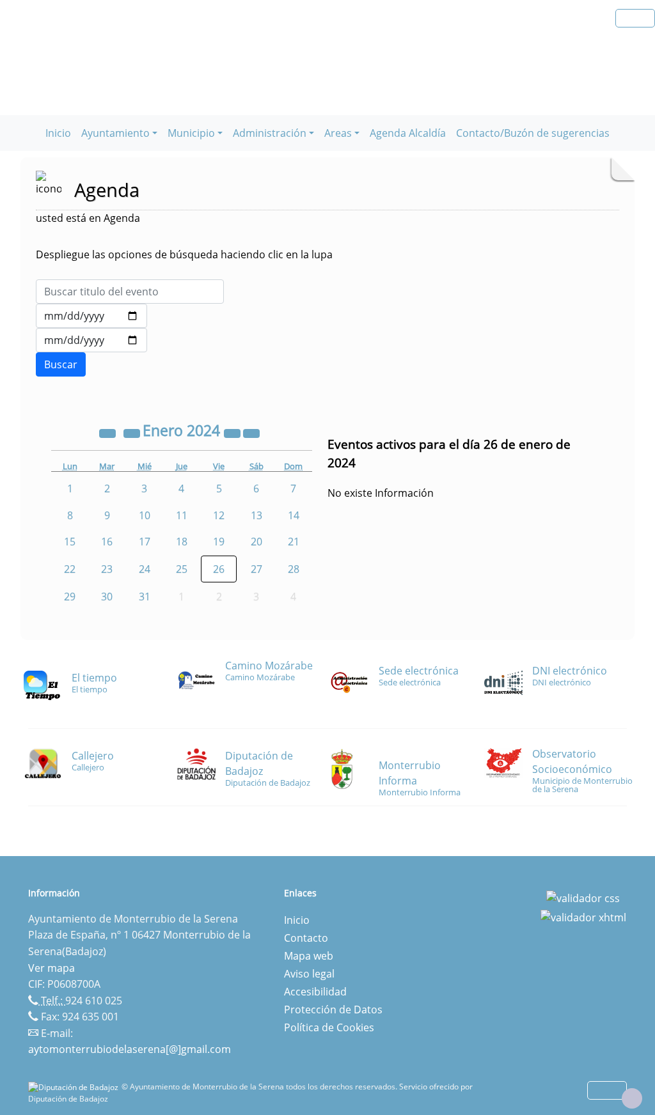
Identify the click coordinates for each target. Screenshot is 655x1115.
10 (144, 515)
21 (293, 541)
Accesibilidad (315, 992)
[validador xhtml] (583, 916)
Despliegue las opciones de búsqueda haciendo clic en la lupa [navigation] (184, 254)
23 (107, 569)
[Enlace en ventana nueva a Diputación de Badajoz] (75, 1086)
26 (219, 569)
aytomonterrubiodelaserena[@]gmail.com (129, 1049)
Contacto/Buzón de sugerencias (533, 133)
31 (144, 596)
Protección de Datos (333, 1009)
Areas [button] (338, 133)
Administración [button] (269, 133)
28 (293, 569)
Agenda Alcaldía (408, 133)
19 (219, 541)
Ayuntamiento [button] (115, 133)
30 (107, 596)
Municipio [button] (191, 133)
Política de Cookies (329, 1027)
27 (256, 569)
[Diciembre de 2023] (133, 432)
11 (181, 515)
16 (107, 541)
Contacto (306, 938)
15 (69, 541)
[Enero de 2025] (233, 432)
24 (144, 569)
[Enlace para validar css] (583, 897)
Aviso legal (309, 974)
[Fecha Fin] (91, 340)
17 (144, 541)
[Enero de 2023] (108, 432)
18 (181, 541)
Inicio (58, 133)
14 (293, 515)
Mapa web (308, 956)
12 (219, 515)
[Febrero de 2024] (251, 432)
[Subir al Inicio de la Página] (632, 1098)
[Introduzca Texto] (130, 291)
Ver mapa (51, 968)
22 (69, 569)
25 (181, 569)
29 (69, 596)
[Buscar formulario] (61, 364)
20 (256, 541)
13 (256, 515)
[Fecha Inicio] (91, 316)
